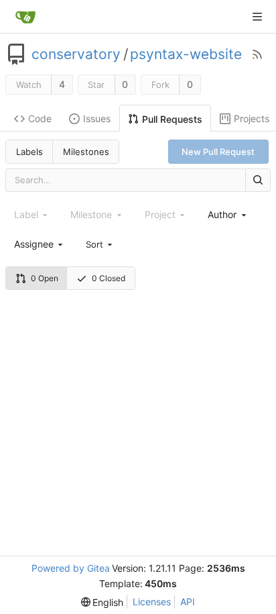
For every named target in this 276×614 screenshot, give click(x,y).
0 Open (44, 278)
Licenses (152, 601)
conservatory (76, 54)
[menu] (100, 244)
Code (40, 118)
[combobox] (228, 214)
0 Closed (108, 278)
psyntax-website (186, 54)
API (187, 601)
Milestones (86, 151)
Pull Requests (172, 119)
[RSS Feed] (257, 54)
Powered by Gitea (70, 568)
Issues (97, 118)
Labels (29, 151)
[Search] (258, 180)
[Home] (25, 17)
